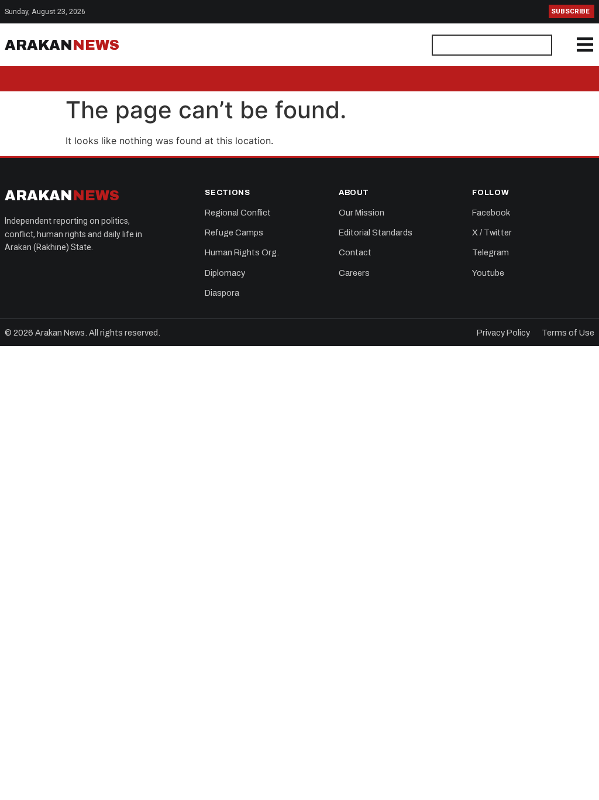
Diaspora (222, 293)
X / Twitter (492, 232)
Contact (355, 252)
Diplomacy (225, 273)
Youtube (488, 273)
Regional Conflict (238, 212)
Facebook (491, 212)
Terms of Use (568, 332)
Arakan (62, 45)
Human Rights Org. (242, 252)
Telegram (490, 252)
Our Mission (361, 212)
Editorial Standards (375, 232)
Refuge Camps (234, 232)
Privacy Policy (503, 332)
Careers (354, 273)
